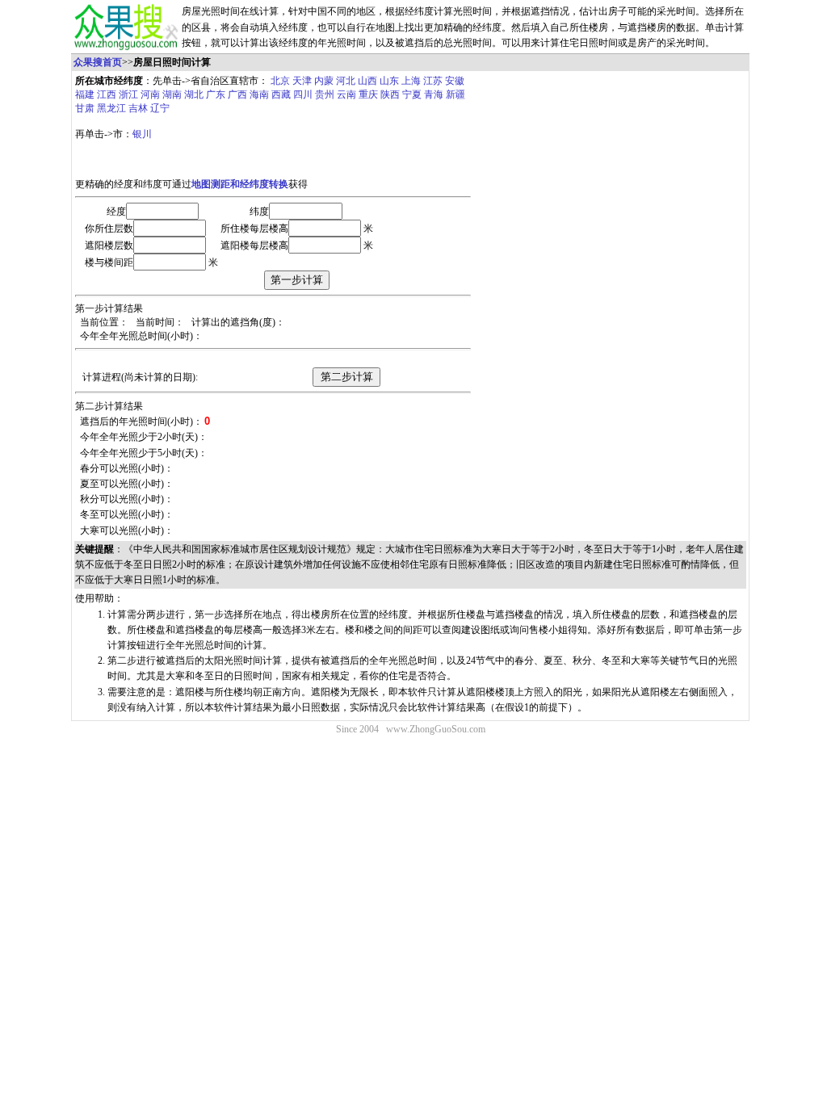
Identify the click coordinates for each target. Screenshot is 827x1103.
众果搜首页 (97, 62)
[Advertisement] (609, 193)
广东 (215, 94)
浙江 (128, 94)
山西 (367, 80)
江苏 (433, 80)
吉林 (138, 108)
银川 (142, 134)
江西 (106, 94)
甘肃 (84, 108)
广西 (237, 94)
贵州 (324, 94)
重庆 (368, 94)
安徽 (454, 80)
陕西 (390, 94)
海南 (259, 94)
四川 (303, 94)
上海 (411, 80)
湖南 (172, 94)
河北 (345, 80)
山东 (389, 80)
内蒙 (324, 80)
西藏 (281, 94)
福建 (84, 94)
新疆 (455, 94)
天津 (302, 80)
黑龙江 (111, 108)
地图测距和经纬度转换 (239, 184)
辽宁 (160, 108)
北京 (280, 80)
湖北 (194, 94)
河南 (150, 94)
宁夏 (412, 94)
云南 (346, 94)
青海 (433, 94)
